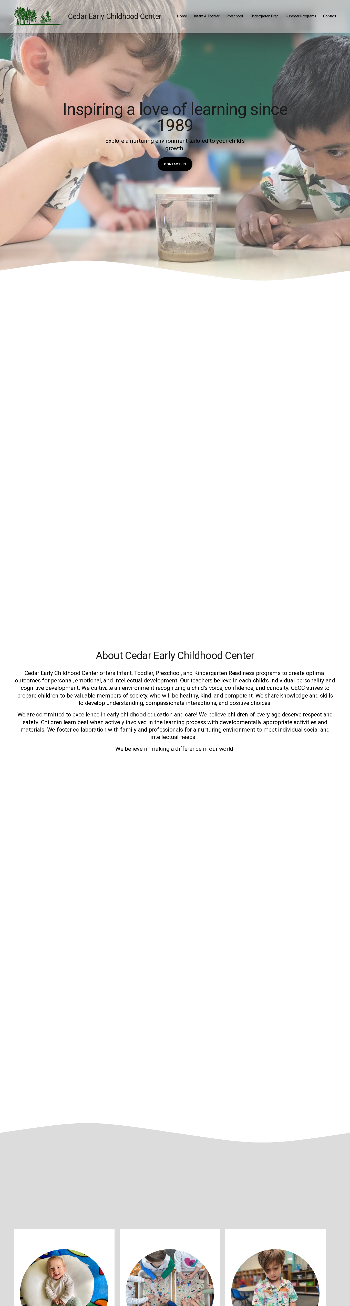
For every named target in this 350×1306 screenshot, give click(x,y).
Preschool (235, 16)
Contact (329, 16)
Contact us (175, 164)
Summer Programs (300, 16)
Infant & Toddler (206, 16)
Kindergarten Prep (264, 16)
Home (182, 16)
